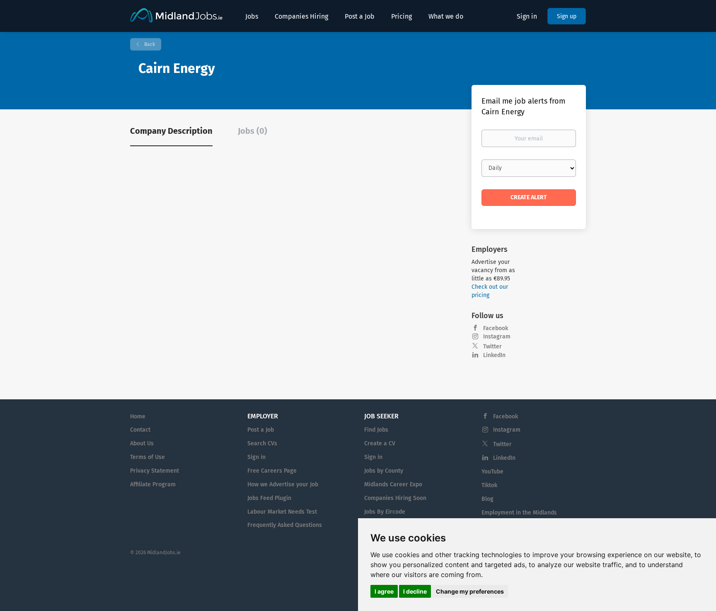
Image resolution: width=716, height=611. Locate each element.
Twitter (492, 346)
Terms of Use (147, 457)
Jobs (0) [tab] (252, 131)
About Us (142, 443)
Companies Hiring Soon (395, 498)
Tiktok (489, 485)
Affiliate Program (153, 484)
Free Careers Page (272, 470)
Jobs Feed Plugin (269, 498)
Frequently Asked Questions (284, 525)
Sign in (527, 16)
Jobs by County (383, 470)
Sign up (566, 16)
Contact (140, 429)
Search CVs (262, 443)
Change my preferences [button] (470, 591)
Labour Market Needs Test (282, 511)
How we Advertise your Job (282, 484)
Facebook (495, 328)
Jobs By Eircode (384, 511)
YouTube (492, 471)
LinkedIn (494, 355)
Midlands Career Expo (393, 484)
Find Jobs (376, 429)
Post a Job (260, 429)
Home (137, 416)
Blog (487, 498)
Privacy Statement (154, 470)
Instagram (496, 336)
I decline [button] (415, 591)
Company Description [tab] (171, 131)
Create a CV (379, 443)
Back (149, 44)
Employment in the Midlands (519, 512)
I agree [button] (384, 591)
